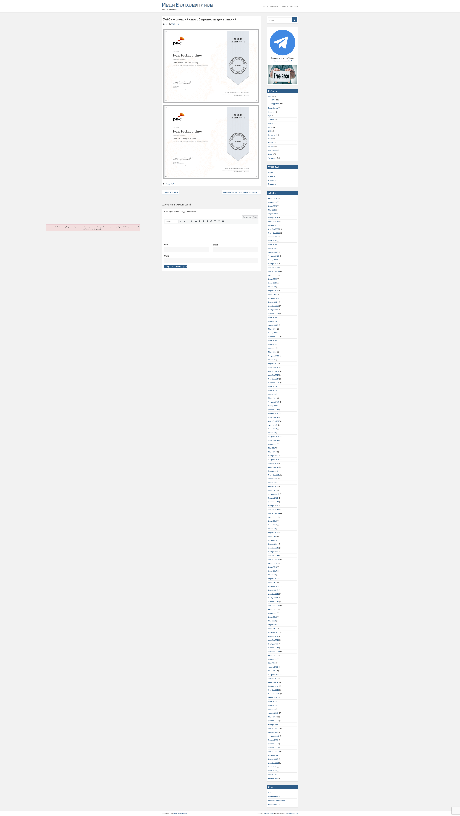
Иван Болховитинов (187, 4)
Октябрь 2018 (273, 417)
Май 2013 (272, 575)
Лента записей (274, 797)
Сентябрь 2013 (274, 559)
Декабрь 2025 (273, 221)
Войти (270, 793)
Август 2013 (272, 563)
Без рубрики (273, 108)
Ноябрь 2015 (273, 471)
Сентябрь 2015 (274, 475)
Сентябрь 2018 (274, 421)
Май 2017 (272, 448)
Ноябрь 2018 (273, 413)
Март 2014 (272, 536)
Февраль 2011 (273, 675)
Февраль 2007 (273, 755)
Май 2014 (272, 529)
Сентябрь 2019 (274, 383)
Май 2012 (272, 621)
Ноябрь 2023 (273, 310)
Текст (255, 217)
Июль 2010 (272, 701)
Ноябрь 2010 (273, 686)
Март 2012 (272, 628)
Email (215, 245)
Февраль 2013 (273, 586)
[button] (171, 221)
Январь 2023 (273, 333)
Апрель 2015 (273, 486)
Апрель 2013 (273, 579)
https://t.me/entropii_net (282, 61)
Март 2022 (272, 352)
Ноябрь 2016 (273, 456)
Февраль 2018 (273, 436)
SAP (269, 97)
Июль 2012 (272, 613)
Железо (271, 119)
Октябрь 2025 (273, 229)
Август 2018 (272, 425)
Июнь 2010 (272, 705)
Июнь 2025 (272, 244)
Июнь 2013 (272, 571)
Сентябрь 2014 (274, 513)
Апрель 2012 (273, 625)
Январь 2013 (273, 590)
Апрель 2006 (273, 778)
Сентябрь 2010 (274, 694)
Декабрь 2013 (273, 548)
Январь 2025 (273, 260)
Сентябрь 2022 (274, 337)
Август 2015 (272, 479)
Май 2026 (272, 210)
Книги (270, 143)
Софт (270, 154)
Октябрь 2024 (273, 267)
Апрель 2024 (273, 290)
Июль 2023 (272, 317)
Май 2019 (272, 394)
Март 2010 (272, 717)
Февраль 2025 (273, 256)
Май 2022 (272, 348)
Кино (270, 139)
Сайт (166, 256)
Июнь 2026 (272, 206)
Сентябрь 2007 (274, 751)
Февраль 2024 (273, 298)
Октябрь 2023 (273, 314)
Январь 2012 (273, 636)
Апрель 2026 (273, 214)
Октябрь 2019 (273, 379)
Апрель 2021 (273, 363)
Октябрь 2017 (273, 440)
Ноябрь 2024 (273, 264)
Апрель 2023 (273, 325)
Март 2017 (272, 452)
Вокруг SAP (170, 184)
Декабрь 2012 (273, 594)
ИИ (269, 131)
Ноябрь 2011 (273, 644)
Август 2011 (272, 655)
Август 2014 (272, 517)
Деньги (271, 112)
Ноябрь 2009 (273, 724)
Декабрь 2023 (273, 306)
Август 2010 (272, 698)
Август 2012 (272, 609)
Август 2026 (272, 198)
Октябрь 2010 (273, 690)
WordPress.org (274, 804)
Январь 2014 (273, 544)
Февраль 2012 (273, 632)
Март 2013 (272, 582)
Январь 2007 (273, 759)
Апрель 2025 (273, 252)
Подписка (294, 6)
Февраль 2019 (273, 402)
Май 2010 (272, 709)
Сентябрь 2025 (274, 233)
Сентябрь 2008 (274, 728)
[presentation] (171, 221)
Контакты (274, 6)
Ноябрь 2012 (273, 598)
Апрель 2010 (273, 713)
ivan (165, 24)
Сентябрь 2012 (274, 605)
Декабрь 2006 (273, 763)
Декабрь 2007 (273, 744)
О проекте (284, 6)
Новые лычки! (170, 192)
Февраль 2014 (273, 540)
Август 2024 (272, 275)
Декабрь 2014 (273, 502)
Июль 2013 (272, 567)
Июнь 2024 (272, 283)
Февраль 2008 (273, 736)
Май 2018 (272, 433)
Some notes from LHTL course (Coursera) (241, 192)
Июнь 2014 (272, 525)
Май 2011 (272, 663)
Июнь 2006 (272, 771)
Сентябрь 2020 (274, 371)
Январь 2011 (273, 678)
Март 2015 (272, 490)
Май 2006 (272, 774)
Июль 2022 (272, 340)
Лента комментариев (276, 800)
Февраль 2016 (273, 459)
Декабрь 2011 (273, 640)
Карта (265, 6)
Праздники (272, 150)
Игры (270, 127)
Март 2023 (272, 329)
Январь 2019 (273, 406)
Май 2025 (272, 248)
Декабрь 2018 (273, 410)
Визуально (247, 217)
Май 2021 (272, 360)
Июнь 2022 (272, 344)
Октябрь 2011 (273, 648)
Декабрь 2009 (273, 721)
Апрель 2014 (273, 532)
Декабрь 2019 (273, 375)
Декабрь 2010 (273, 682)
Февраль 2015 (273, 494)
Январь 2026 (273, 218)
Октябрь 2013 (273, 555)
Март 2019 (272, 398)
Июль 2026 (272, 202)
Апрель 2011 (273, 667)
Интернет (272, 135)
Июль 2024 (272, 279)
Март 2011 (272, 671)
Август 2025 (272, 237)
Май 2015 (272, 483)
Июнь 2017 (272, 444)
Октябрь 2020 (273, 367)
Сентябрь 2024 (274, 271)
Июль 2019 (272, 386)
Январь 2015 (273, 498)
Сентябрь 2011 (274, 651)
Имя (166, 245)
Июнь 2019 (272, 390)
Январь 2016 (273, 463)
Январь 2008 (273, 740)
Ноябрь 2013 (273, 552)
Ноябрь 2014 (273, 506)
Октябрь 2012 (273, 602)
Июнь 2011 (272, 659)
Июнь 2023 (272, 321)
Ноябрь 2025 (273, 225)
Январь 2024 (273, 302)
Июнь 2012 (272, 617)
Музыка (271, 146)
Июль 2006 (272, 767)
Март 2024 (272, 294)
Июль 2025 (272, 241)
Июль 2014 (272, 521)
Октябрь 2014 (273, 509)
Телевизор (272, 158)
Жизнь (270, 123)
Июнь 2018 (272, 429)
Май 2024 (272, 287)
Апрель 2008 (273, 732)
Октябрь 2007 (273, 748)
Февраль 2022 (273, 356)
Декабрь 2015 (273, 467)
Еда (269, 116)
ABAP (273, 100)
